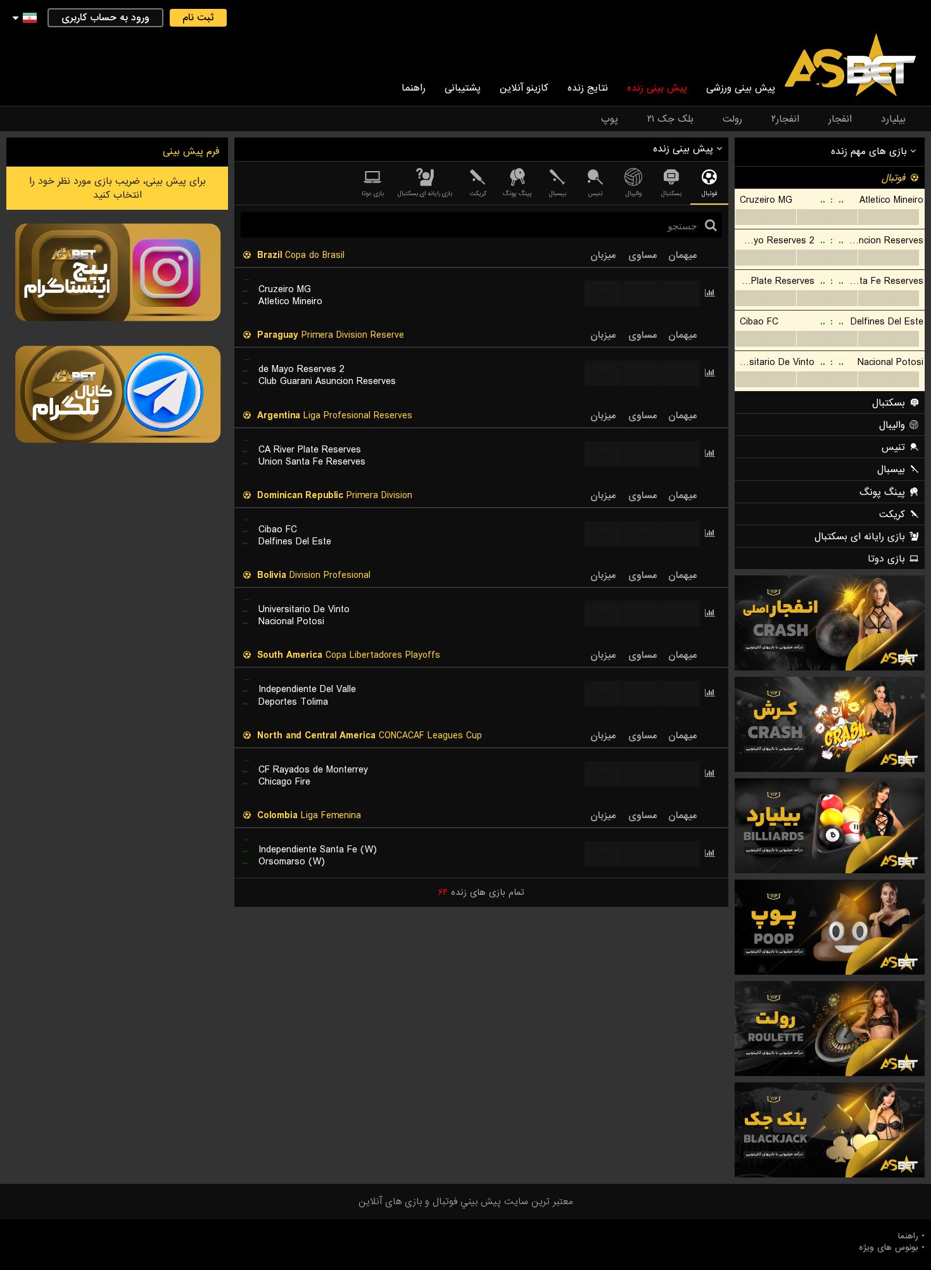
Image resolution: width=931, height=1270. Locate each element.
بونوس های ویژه (888, 1247)
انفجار (840, 119)
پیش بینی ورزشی (740, 88)
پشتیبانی (463, 88)
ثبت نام (198, 17)
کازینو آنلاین (524, 88)
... (765, 217)
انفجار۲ (785, 119)
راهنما (414, 88)
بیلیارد (893, 119)
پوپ (609, 119)
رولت (732, 119)
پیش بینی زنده (657, 88)
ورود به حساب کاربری (105, 17)
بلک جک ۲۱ (670, 119)
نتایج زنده (587, 88)
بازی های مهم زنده (870, 151)
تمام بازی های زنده (481, 892)
